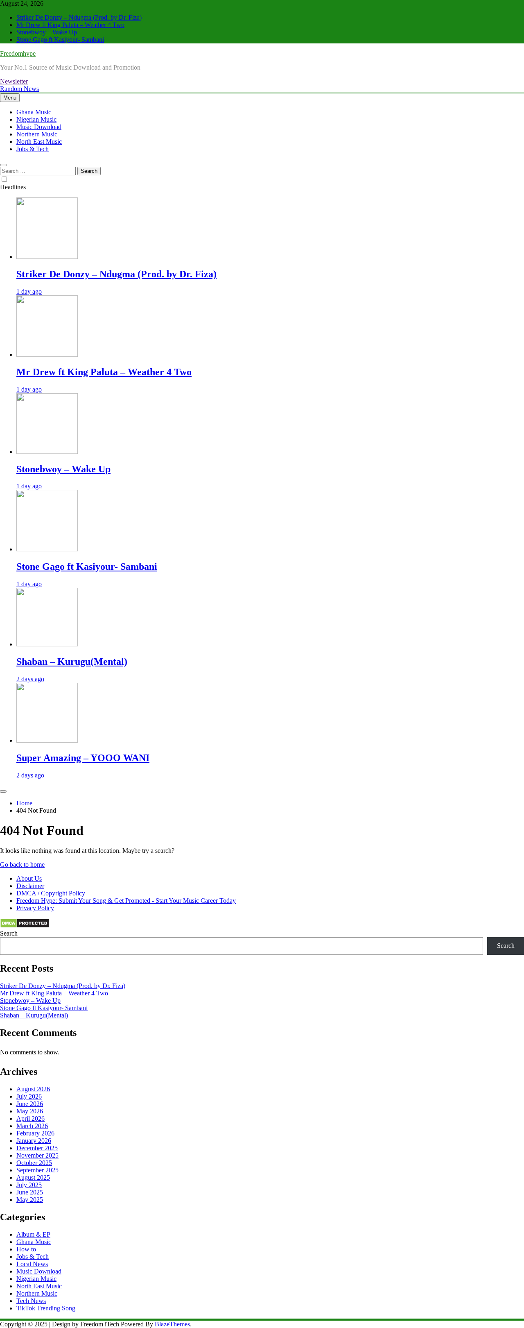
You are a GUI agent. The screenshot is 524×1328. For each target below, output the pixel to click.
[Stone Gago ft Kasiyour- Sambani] (47, 549)
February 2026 (35, 1133)
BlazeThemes (172, 1324)
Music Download (38, 126)
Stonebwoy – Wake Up (46, 32)
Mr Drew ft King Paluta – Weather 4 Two (70, 24)
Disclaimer (30, 885)
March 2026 (32, 1125)
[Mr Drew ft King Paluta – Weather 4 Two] (47, 354)
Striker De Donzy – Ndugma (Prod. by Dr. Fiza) (79, 17)
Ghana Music (33, 112)
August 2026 (33, 1089)
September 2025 (37, 1170)
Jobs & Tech (32, 148)
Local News (32, 1263)
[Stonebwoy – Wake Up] (47, 451)
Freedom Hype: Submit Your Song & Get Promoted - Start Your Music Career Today (126, 900)
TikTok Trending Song (45, 1308)
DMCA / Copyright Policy (50, 893)
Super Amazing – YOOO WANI (82, 757)
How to (26, 1249)
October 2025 (34, 1162)
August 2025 (33, 1177)
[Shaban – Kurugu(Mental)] (47, 644)
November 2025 (37, 1155)
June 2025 (29, 1192)
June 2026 (29, 1103)
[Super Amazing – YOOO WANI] (47, 740)
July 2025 (29, 1184)
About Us (29, 878)
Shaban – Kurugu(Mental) (71, 661)
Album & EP (33, 1234)
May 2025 (29, 1199)
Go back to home (22, 864)
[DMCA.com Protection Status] (25, 925)
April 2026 (30, 1118)
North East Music (39, 141)
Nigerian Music (36, 119)
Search (9, 933)
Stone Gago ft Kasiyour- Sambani (60, 39)
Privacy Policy (35, 907)
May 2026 (29, 1111)
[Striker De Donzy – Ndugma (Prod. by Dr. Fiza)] (47, 256)
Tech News (31, 1300)
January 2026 (33, 1140)
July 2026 (29, 1096)
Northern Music (36, 134)
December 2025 (37, 1147)
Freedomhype (18, 53)
